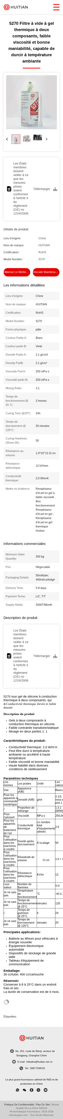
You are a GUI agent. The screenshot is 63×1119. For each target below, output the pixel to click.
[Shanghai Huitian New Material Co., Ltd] (16, 7)
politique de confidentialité (19, 1104)
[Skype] (31, 1090)
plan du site (43, 1104)
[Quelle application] (17, 1090)
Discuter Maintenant (45, 272)
